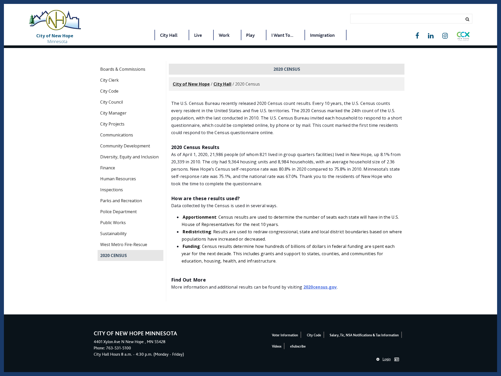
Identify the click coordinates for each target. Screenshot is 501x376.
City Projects (112, 124)
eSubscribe (298, 346)
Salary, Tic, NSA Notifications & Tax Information (364, 335)
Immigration (322, 35)
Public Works (113, 222)
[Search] (467, 19)
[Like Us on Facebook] (417, 36)
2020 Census (113, 255)
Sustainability (113, 233)
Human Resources (118, 179)
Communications (116, 135)
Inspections (111, 190)
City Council (111, 102)
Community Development (125, 146)
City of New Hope (191, 84)
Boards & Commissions (122, 69)
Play (250, 35)
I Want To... (282, 35)
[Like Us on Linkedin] (430, 36)
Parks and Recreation (121, 201)
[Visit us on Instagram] (445, 36)
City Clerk (109, 80)
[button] (463, 37)
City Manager (113, 113)
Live (198, 35)
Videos (276, 346)
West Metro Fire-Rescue (123, 244)
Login (387, 359)
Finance (107, 168)
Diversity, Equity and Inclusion (129, 157)
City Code (109, 91)
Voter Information (285, 335)
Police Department (118, 211)
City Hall (168, 35)
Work (224, 35)
